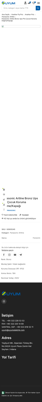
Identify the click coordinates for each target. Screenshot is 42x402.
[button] (25, 3)
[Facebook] (4, 254)
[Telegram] (20, 254)
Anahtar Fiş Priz (17, 14)
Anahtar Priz (29, 14)
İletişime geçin (7, 250)
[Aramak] (38, 8)
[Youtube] (15, 254)
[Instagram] (9, 254)
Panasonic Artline (8, 17)
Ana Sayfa (5, 14)
